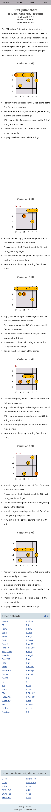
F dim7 (29, 629)
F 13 (3, 685)
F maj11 (29, 644)
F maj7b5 (30, 655)
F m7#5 (5, 678)
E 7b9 (4, 786)
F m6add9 (6, 670)
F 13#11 (29, 704)
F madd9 (30, 666)
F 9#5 (4, 704)
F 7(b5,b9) (30, 693)
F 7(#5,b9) (30, 697)
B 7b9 (28, 797)
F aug (4, 632)
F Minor (29, 621)
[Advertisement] (25, 169)
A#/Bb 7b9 (6, 797)
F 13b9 (5, 708)
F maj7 (29, 636)
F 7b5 (28, 685)
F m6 (28, 659)
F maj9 (5, 644)
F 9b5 (28, 700)
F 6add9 (5, 655)
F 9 (3, 681)
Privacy (21, 807)
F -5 (27, 712)
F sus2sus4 (7, 712)
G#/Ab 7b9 (6, 794)
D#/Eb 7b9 (31, 782)
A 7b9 (28, 794)
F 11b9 (29, 708)
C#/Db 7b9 (31, 778)
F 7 (3, 625)
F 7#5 (4, 689)
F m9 (4, 663)
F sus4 (4, 636)
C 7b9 (4, 778)
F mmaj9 (5, 674)
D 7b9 (4, 782)
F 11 (28, 681)
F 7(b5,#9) (6, 697)
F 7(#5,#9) (6, 700)
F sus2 (29, 632)
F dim (4, 629)
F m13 (4, 666)
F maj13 (5, 647)
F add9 (29, 651)
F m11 (29, 663)
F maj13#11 (7, 651)
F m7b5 (29, 674)
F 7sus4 (29, 640)
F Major (5, 621)
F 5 (27, 625)
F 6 (27, 678)
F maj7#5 (6, 659)
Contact (29, 807)
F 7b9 (28, 689)
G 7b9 (28, 790)
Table (45, 616)
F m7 (4, 640)
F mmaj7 (30, 670)
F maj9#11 (30, 647)
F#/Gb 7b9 (6, 790)
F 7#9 (4, 693)
